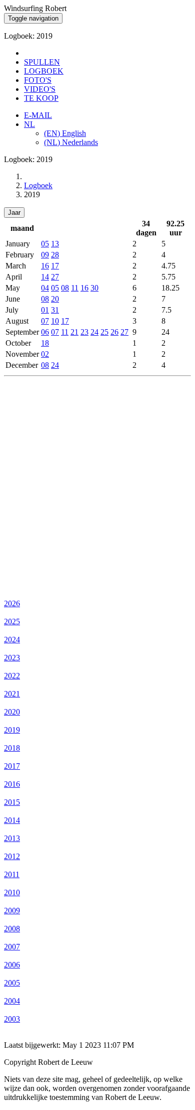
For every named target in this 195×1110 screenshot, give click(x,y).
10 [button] (55, 321)
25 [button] (104, 332)
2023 (12, 657)
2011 (12, 874)
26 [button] (114, 332)
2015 (12, 802)
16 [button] (45, 265)
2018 (12, 748)
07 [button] (45, 321)
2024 (12, 639)
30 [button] (94, 288)
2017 (12, 766)
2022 (12, 675)
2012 (12, 856)
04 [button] (45, 288)
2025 (12, 621)
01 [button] (45, 310)
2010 (12, 892)
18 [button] (45, 343)
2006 (12, 964)
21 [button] (74, 332)
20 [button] (55, 299)
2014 (12, 820)
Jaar (14, 212)
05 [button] (45, 243)
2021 (12, 693)
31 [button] (55, 310)
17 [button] (55, 265)
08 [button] (65, 288)
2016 (12, 784)
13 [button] (55, 243)
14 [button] (45, 276)
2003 (12, 1019)
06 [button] (45, 332)
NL (29, 124)
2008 (12, 928)
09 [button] (45, 254)
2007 (12, 946)
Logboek (38, 185)
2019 (12, 730)
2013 (12, 838)
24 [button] (94, 332)
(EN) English (65, 133)
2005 (12, 983)
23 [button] (84, 332)
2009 (12, 910)
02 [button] (45, 354)
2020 (12, 712)
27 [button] (55, 276)
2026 (12, 603)
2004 (12, 1001)
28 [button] (55, 254)
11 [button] (74, 288)
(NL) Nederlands (71, 142)
